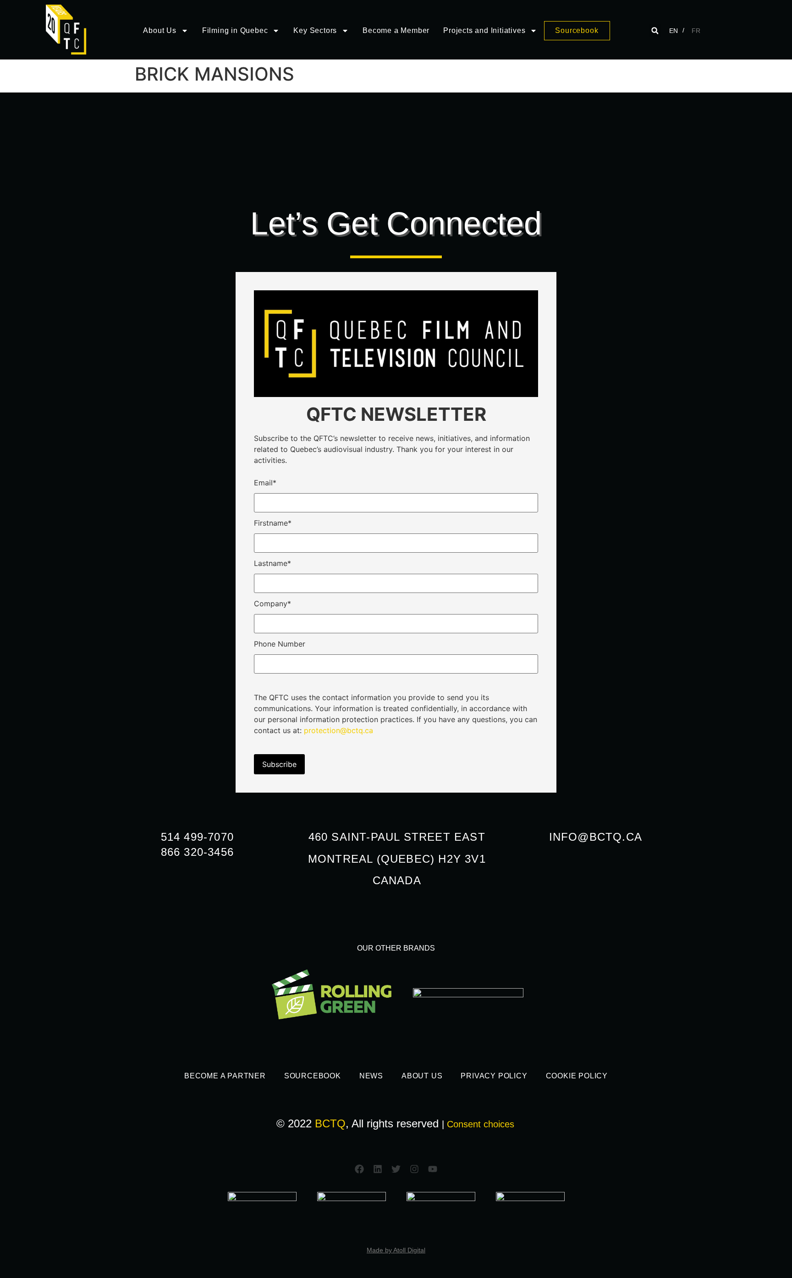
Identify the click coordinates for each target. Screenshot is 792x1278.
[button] (655, 30)
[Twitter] (396, 1169)
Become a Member (396, 30)
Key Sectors (315, 30)
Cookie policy (577, 1076)
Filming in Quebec (235, 30)
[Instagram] (414, 1169)
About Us (159, 30)
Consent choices (480, 1124)
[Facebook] (359, 1169)
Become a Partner (225, 1076)
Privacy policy (494, 1076)
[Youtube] (433, 1169)
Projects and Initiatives (484, 30)
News (371, 1076)
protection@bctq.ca (338, 730)
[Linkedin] (377, 1169)
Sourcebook (312, 1076)
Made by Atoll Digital (396, 1250)
